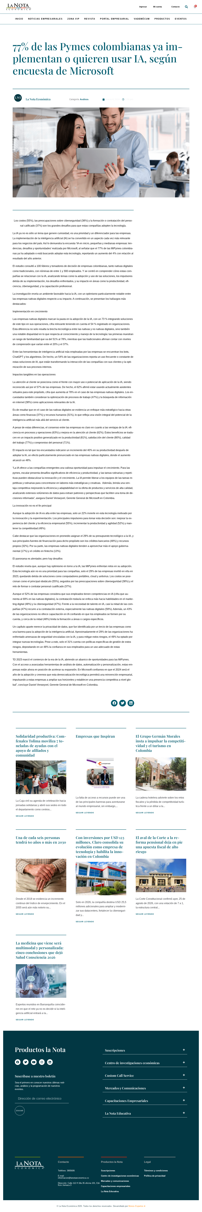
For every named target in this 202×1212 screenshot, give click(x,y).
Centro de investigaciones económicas (132, 1063)
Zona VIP (73, 19)
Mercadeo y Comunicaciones (125, 1088)
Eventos (181, 19)
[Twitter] (26, 1062)
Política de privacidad (154, 1176)
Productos (162, 19)
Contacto (175, 7)
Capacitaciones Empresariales (126, 1100)
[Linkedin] (50, 1062)
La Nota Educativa (118, 1113)
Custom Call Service (119, 1075)
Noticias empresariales (45, 19)
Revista (89, 19)
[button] (186, 6)
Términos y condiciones (156, 1170)
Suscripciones (115, 1050)
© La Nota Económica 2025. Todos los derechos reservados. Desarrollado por (101, 1206)
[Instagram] (42, 1062)
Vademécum (142, 19)
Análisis (84, 99)
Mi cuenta (157, 7)
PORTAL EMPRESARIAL (114, 19)
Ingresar (143, 7)
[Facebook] (18, 1062)
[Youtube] (34, 1062)
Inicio (19, 19)
